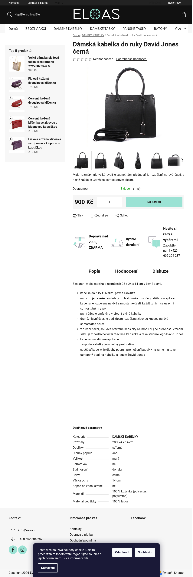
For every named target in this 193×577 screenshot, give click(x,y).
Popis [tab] (94, 271)
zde (85, 558)
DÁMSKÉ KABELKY (125, 436)
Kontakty (14, 2)
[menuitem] (13, 28)
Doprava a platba (38, 2)
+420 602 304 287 (30, 539)
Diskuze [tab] (160, 271)
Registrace (174, 2)
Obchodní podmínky (83, 540)
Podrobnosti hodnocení (131, 59)
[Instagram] (22, 549)
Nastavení (48, 568)
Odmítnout (122, 552)
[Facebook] (13, 549)
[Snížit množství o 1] (100, 202)
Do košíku (154, 202)
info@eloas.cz (27, 530)
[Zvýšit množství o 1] (119, 202)
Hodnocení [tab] (126, 271)
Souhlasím (145, 552)
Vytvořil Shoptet (173, 573)
